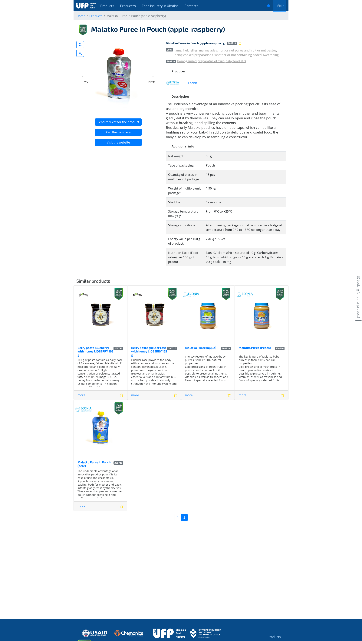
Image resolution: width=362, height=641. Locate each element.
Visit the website (118, 142)
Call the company (118, 132)
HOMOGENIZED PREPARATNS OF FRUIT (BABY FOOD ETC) (211, 61)
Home (81, 16)
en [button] (279, 6)
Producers (128, 6)
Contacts (191, 6)
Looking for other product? (358, 298)
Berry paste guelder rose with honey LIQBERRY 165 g (149, 351)
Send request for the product (118, 122)
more (81, 395)
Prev (85, 82)
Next (151, 82)
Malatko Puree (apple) (200, 347)
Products (107, 6)
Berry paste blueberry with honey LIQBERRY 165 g (95, 351)
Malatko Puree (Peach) (255, 347)
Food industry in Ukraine (160, 6)
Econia (193, 83)
